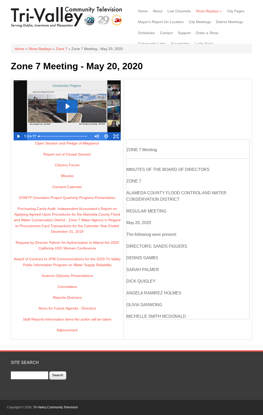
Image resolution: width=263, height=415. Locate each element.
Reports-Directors (67, 297)
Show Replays (209, 11)
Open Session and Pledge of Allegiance (67, 143)
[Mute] (96, 136)
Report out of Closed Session (67, 154)
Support (184, 33)
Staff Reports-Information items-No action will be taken (67, 319)
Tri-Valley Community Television (55, 407)
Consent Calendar (67, 187)
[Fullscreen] (116, 136)
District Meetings (229, 22)
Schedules (146, 33)
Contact (166, 33)
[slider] (64, 136)
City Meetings (200, 22)
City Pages (236, 11)
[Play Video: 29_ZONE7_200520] (67, 106)
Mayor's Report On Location (161, 22)
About (157, 11)
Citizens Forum (67, 165)
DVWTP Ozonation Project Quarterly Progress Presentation (67, 198)
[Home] (67, 27)
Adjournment (67, 330)
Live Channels (179, 11)
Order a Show (207, 33)
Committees (67, 287)
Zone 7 (61, 49)
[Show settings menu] (106, 136)
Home (143, 11)
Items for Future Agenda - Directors (67, 308)
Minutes (67, 176)
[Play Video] (18, 136)
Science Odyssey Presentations (67, 276)
